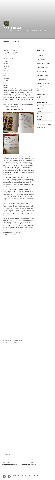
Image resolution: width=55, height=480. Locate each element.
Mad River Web (35, 475)
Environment (40, 105)
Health (38, 111)
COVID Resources (41, 59)
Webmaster (15, 50)
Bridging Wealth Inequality (43, 75)
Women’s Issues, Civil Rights (43, 63)
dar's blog (12, 28)
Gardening (39, 108)
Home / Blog (6, 41)
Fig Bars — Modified (41, 71)
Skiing (38, 119)
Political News (15, 41)
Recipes (7, 454)
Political (39, 113)
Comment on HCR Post (42, 67)
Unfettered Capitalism (42, 79)
